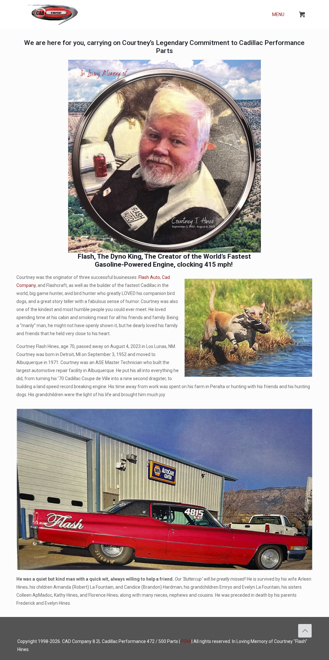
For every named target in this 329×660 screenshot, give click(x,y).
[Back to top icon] (305, 631)
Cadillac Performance (124, 641)
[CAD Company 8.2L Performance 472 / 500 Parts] (53, 14)
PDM (186, 641)
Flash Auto (149, 277)
